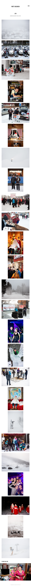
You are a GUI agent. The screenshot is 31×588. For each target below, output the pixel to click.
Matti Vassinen (15, 6)
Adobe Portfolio (18, 584)
